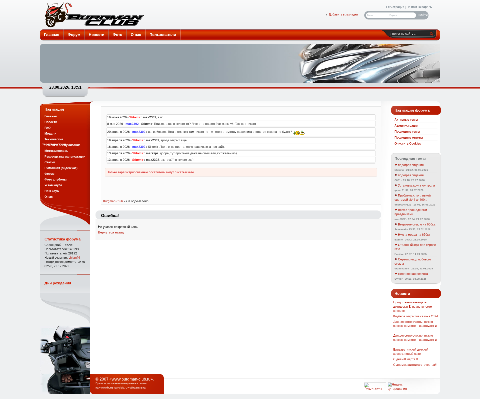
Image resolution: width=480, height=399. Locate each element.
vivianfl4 (74, 257)
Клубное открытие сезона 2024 (415, 316)
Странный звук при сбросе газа (415, 247)
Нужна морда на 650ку (413, 234)
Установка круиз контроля (416, 185)
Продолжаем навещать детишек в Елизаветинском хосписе (412, 306)
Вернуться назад (111, 232)
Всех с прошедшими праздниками (410, 212)
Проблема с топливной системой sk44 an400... (412, 197)
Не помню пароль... (420, 6)
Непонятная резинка (412, 273)
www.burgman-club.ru (114, 387)
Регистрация (395, 6)
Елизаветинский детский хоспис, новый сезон (410, 351)
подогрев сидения (410, 165)
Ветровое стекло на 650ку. (416, 224)
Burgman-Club (94, 15)
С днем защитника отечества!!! (415, 364)
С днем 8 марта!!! (405, 359)
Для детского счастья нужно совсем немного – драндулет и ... (415, 326)
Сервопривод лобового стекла (412, 261)
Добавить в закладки (343, 14)
